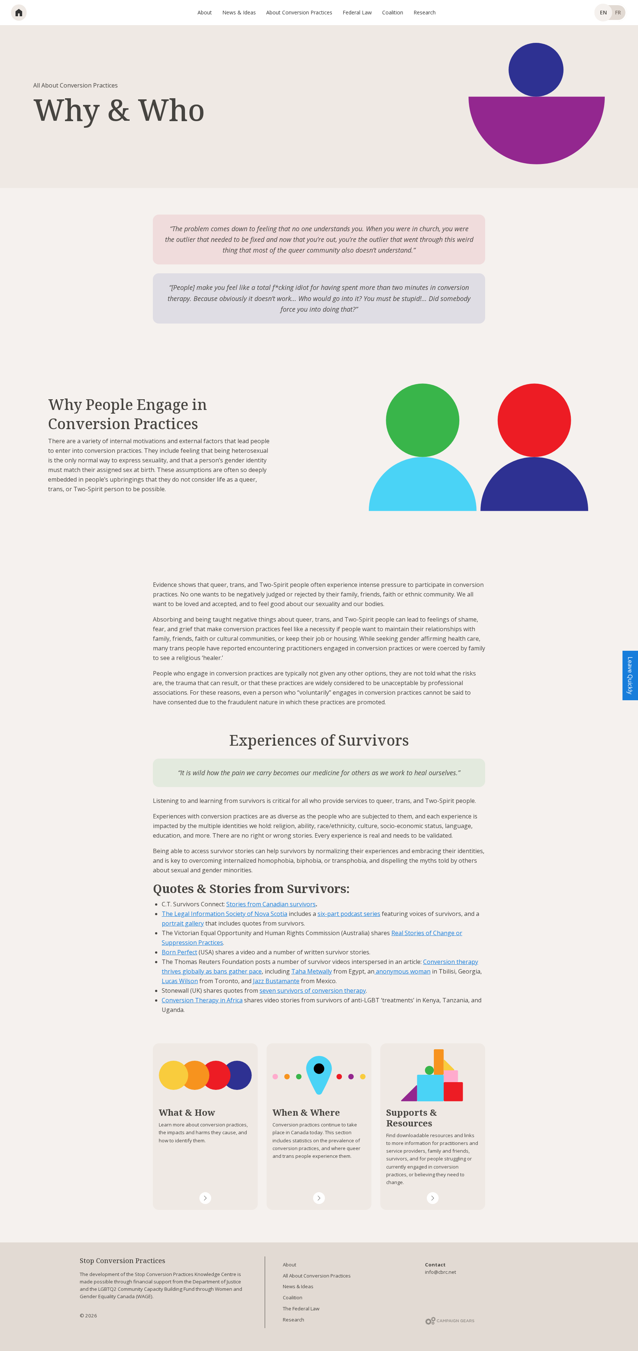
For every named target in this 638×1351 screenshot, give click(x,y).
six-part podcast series (349, 914)
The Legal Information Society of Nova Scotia (224, 914)
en (603, 12)
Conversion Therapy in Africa (202, 1000)
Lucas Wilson (180, 981)
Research (293, 1319)
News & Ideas (298, 1286)
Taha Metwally (311, 971)
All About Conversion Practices (317, 1275)
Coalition (292, 1297)
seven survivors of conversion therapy (313, 990)
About (289, 1264)
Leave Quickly (630, 675)
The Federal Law (301, 1308)
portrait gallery (183, 923)
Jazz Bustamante (276, 981)
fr (618, 12)
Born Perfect (179, 952)
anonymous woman (402, 971)
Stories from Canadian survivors (271, 904)
